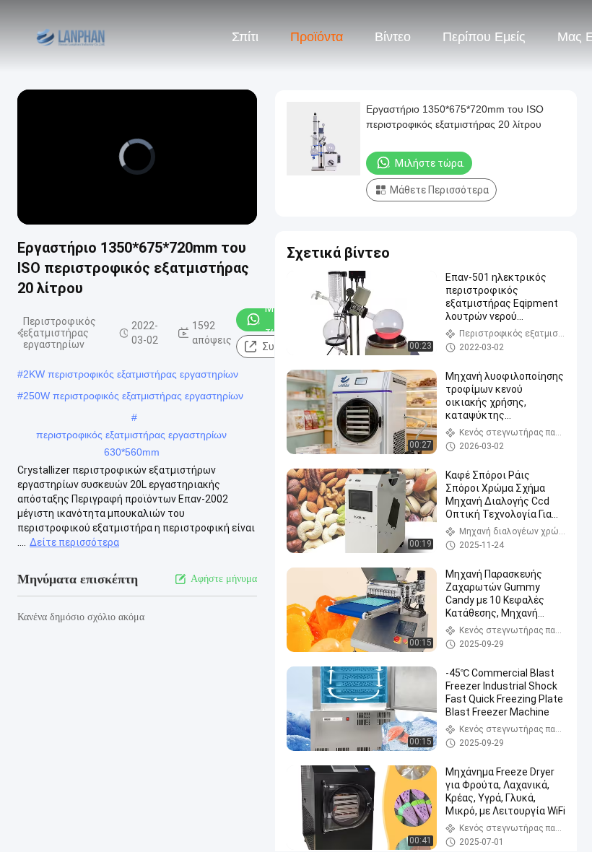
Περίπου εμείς (484, 37)
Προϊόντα (316, 37)
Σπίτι (245, 37)
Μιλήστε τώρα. (430, 163)
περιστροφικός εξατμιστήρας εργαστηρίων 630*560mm (131, 436)
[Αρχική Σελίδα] (71, 36)
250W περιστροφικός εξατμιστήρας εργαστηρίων (133, 395)
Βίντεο (393, 37)
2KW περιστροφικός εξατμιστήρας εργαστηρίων (130, 374)
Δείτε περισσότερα (74, 542)
